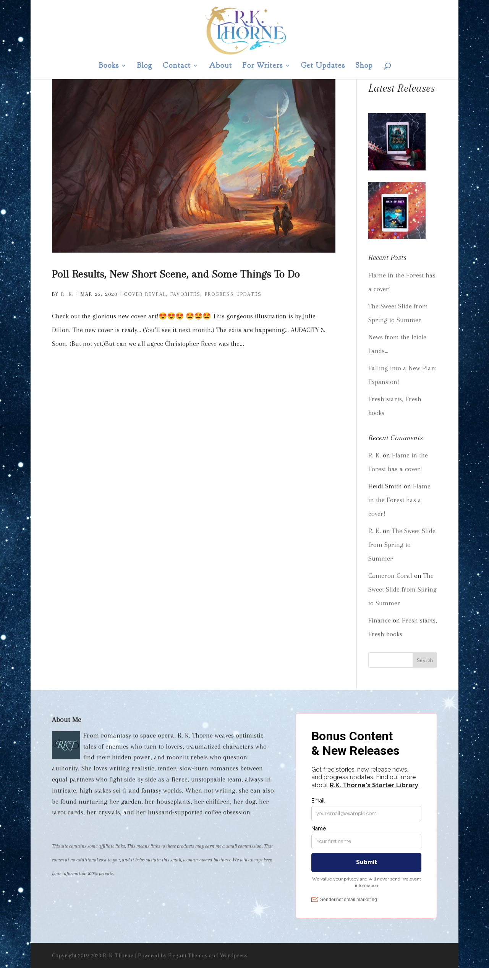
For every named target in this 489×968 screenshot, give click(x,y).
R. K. (67, 294)
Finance (379, 620)
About (220, 66)
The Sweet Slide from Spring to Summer (402, 544)
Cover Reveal (145, 294)
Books (109, 66)
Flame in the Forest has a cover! (399, 499)
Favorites (185, 294)
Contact (177, 66)
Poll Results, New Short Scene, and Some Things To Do (176, 274)
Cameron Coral (390, 575)
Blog (144, 66)
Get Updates (323, 66)
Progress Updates (233, 294)
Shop (364, 66)
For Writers (263, 66)
